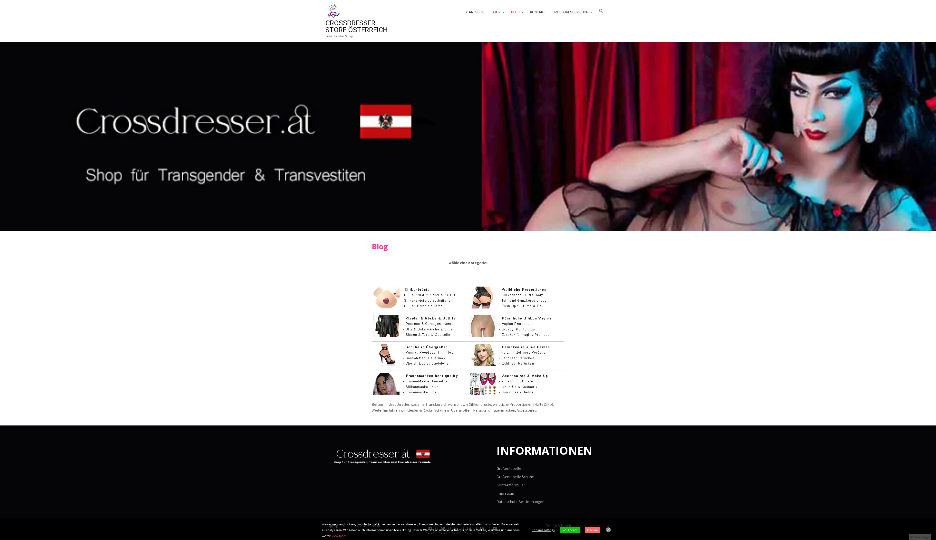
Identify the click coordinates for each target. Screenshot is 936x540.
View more (339, 536)
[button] (603, 11)
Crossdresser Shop (570, 12)
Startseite (474, 12)
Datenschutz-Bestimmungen (520, 501)
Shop (496, 12)
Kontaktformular (511, 485)
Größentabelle (509, 468)
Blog (515, 12)
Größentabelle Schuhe (515, 476)
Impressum (506, 493)
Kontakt (537, 12)
